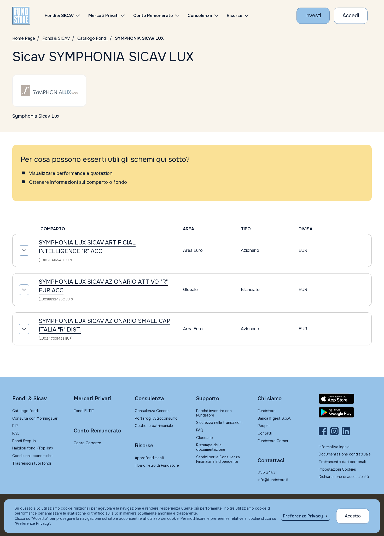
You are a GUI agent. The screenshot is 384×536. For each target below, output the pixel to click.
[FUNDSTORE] (21, 16)
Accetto (353, 516)
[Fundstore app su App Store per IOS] (345, 399)
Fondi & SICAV (56, 38)
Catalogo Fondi (92, 38)
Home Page (23, 38)
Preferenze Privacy (303, 516)
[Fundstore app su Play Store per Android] (345, 412)
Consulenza (200, 15)
